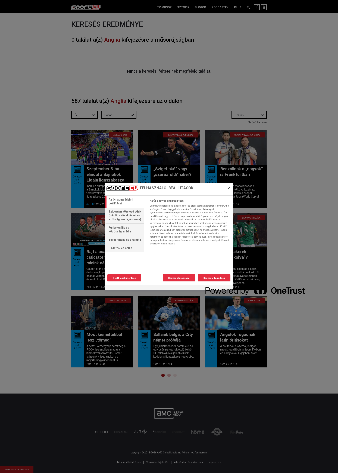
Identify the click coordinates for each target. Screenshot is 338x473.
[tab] (124, 202)
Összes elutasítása (178, 278)
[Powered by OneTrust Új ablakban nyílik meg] (218, 288)
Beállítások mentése (124, 278)
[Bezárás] (229, 188)
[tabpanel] (190, 223)
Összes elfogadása (214, 278)
